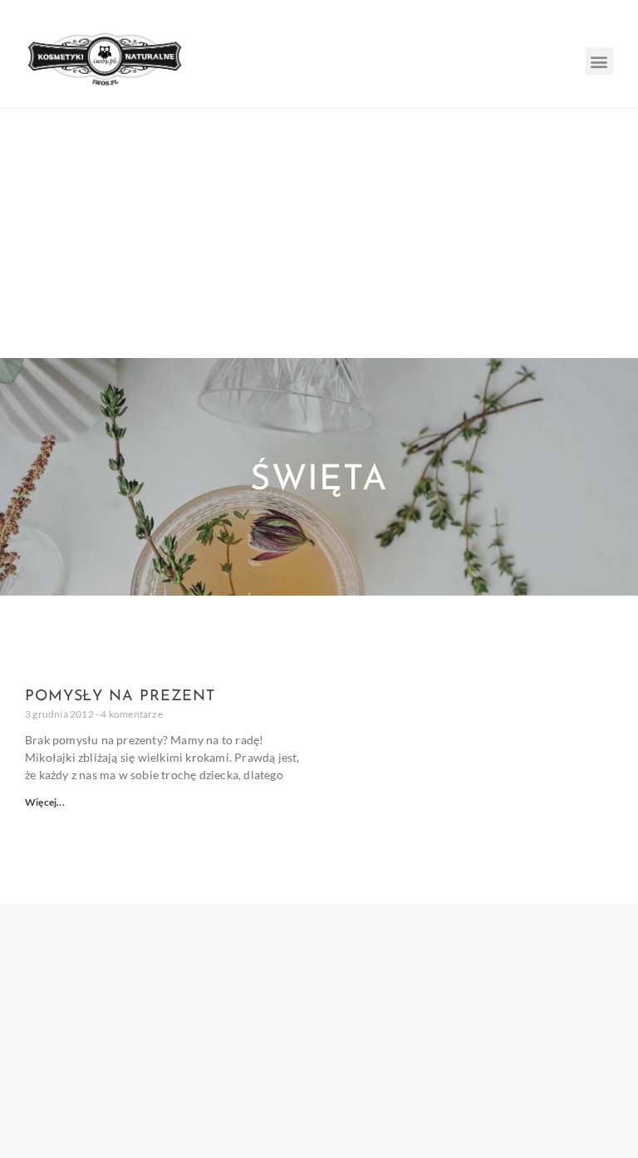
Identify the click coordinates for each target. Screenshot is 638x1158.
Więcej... (45, 802)
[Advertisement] (319, 233)
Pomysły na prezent (120, 696)
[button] (599, 61)
